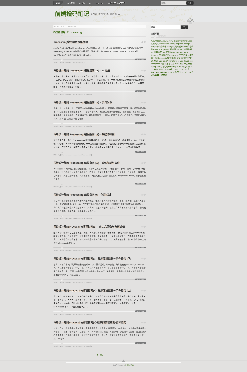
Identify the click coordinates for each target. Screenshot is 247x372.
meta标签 (179, 64)
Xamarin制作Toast (170, 69)
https (159, 58)
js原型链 (154, 61)
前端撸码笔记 (72, 14)
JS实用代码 (156, 41)
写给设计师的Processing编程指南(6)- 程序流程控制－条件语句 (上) (92, 290)
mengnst (68, 62)
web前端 (71, 3)
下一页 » (100, 355)
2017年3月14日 (58, 94)
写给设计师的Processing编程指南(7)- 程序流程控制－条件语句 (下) (92, 258)
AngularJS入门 (168, 41)
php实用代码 (156, 52)
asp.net (99, 3)
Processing (164, 44)
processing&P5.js (79, 62)
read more (140, 59)
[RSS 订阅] (190, 20)
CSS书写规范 (165, 55)
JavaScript (188, 61)
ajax (160, 61)
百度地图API (186, 58)
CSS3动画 (176, 58)
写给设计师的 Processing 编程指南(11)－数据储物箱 (83, 134)
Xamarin (154, 55)
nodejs (82, 3)
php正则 (166, 52)
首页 (58, 3)
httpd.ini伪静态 (174, 72)
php (90, 3)
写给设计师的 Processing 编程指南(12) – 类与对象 (82, 102)
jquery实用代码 (182, 41)
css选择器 (166, 58)
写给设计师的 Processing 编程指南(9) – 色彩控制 (82, 194)
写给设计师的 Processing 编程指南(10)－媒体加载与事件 (86, 162)
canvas (174, 55)
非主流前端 (162, 75)
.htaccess (155, 72)
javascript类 (184, 69)
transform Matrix (176, 61)
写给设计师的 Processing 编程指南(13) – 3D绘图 (81, 70)
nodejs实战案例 (174, 46)
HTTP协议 (182, 55)
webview (163, 72)
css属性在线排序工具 (116, 3)
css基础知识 (156, 69)
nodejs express (176, 44)
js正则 (165, 61)
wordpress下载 (157, 64)
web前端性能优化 (158, 46)
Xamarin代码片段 (184, 49)
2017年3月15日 (58, 62)
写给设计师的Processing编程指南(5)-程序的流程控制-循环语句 (89, 322)
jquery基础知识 (185, 66)
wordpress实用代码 (167, 49)
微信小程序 (170, 64)
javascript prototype (179, 52)
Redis (155, 49)
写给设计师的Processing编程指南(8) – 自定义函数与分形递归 (89, 226)
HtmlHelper (173, 66)
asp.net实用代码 (160, 66)
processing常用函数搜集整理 (70, 42)
